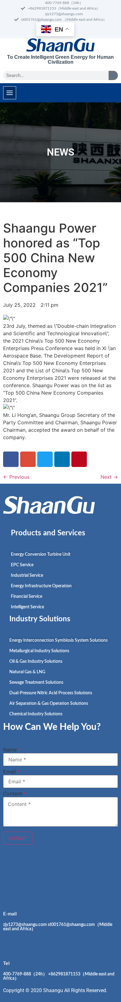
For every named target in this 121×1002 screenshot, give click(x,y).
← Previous (16, 477)
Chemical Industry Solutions (35, 714)
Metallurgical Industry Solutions (39, 651)
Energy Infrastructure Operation (41, 586)
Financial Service (26, 596)
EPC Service (22, 565)
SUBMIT (17, 838)
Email (11, 771)
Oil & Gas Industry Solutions (35, 661)
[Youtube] (45, 874)
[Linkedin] (28, 874)
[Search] (113, 75)
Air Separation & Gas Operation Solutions (48, 703)
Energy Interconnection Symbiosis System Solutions (58, 640)
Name (12, 749)
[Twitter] (62, 874)
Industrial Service (27, 575)
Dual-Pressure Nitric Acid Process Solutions (50, 693)
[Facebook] (11, 874)
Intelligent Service (27, 607)
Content (14, 793)
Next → (109, 477)
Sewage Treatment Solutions (36, 682)
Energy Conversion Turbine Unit (40, 554)
